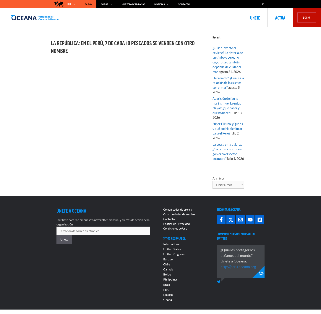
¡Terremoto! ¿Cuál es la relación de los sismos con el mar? (228, 82)
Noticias (159, 4)
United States (172, 249)
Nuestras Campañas (133, 4)
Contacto (184, 4)
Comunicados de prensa (177, 209)
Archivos (219, 178)
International (171, 244)
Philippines (170, 279)
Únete (255, 17)
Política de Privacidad (176, 223)
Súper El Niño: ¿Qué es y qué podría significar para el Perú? (228, 128)
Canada (168, 269)
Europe (168, 259)
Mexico (168, 294)
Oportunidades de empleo (179, 214)
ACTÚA (280, 17)
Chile (166, 264)
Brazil (167, 284)
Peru (166, 289)
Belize (167, 274)
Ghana (167, 299)
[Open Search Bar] (263, 4)
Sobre (104, 4)
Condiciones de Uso (175, 228)
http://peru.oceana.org (238, 266)
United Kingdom (173, 254)
